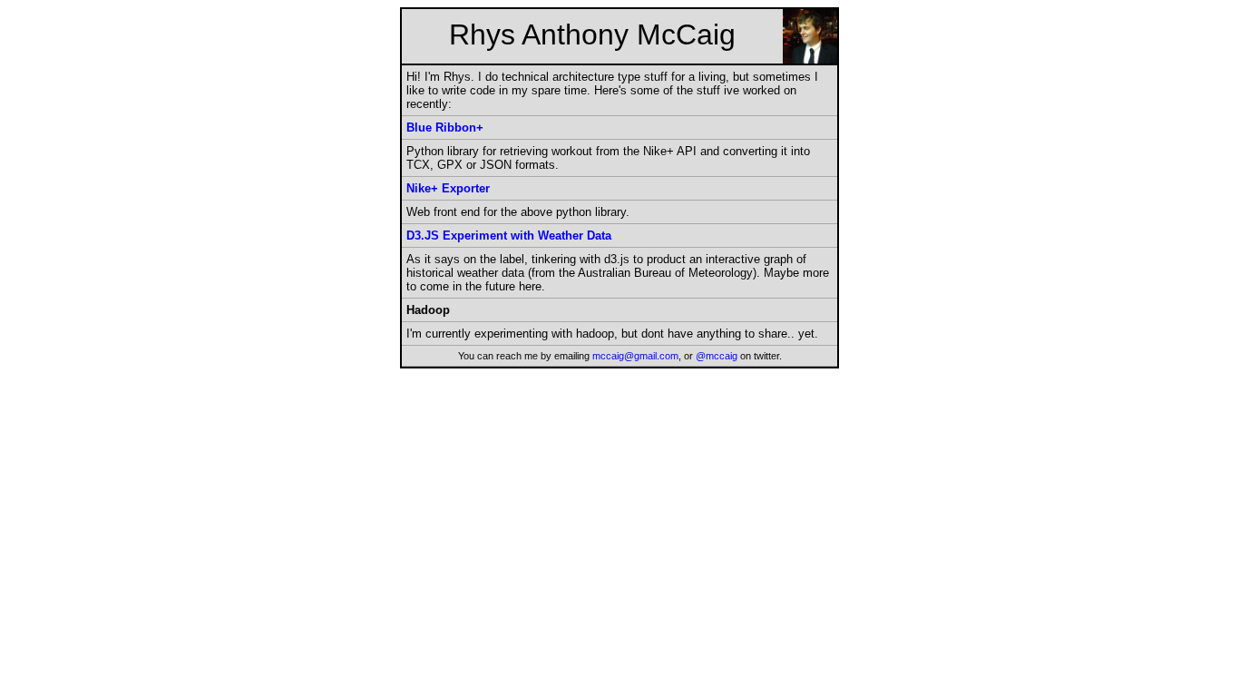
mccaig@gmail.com (635, 355)
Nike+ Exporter (448, 188)
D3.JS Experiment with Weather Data (508, 235)
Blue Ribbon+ (444, 127)
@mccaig (716, 355)
